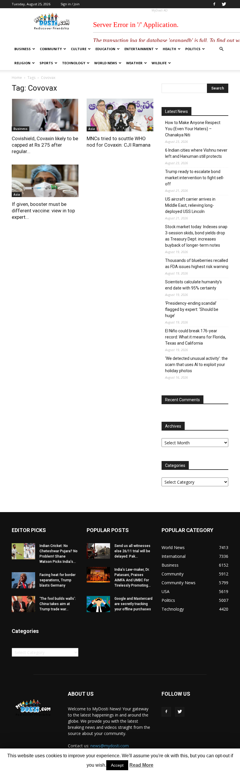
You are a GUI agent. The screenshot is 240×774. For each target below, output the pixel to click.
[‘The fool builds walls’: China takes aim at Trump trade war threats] (23, 604)
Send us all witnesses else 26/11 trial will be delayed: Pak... (132, 551)
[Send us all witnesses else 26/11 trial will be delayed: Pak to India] (98, 551)
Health (169, 49)
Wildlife (159, 63)
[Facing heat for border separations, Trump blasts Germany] (23, 580)
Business (22, 49)
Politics (192, 49)
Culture (78, 49)
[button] (221, 49)
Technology (73, 63)
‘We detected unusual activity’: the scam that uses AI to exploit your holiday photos (196, 364)
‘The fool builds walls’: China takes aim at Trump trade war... (58, 604)
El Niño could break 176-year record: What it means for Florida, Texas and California (195, 336)
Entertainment (139, 49)
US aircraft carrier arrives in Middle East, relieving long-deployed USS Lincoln (190, 205)
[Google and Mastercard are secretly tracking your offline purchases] (98, 604)
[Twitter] (224, 4)
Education (105, 49)
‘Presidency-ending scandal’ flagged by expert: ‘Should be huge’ (191, 309)
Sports (46, 63)
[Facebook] (214, 4)
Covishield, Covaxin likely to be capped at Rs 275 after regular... (45, 145)
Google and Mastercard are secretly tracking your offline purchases (133, 604)
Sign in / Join (70, 4)
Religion (22, 63)
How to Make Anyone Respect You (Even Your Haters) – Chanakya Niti (192, 128)
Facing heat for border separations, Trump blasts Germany (58, 580)
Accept (117, 765)
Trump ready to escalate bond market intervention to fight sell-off (194, 177)
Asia (91, 129)
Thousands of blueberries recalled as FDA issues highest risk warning (196, 263)
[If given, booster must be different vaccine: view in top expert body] (45, 181)
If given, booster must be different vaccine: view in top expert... (43, 210)
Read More (141, 765)
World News (105, 63)
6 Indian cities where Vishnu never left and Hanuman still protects (196, 153)
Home (17, 77)
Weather (134, 63)
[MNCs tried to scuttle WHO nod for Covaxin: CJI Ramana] (120, 115)
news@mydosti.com (109, 745)
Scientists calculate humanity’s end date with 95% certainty (193, 285)
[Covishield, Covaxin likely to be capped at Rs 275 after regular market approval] (45, 115)
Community (51, 49)
